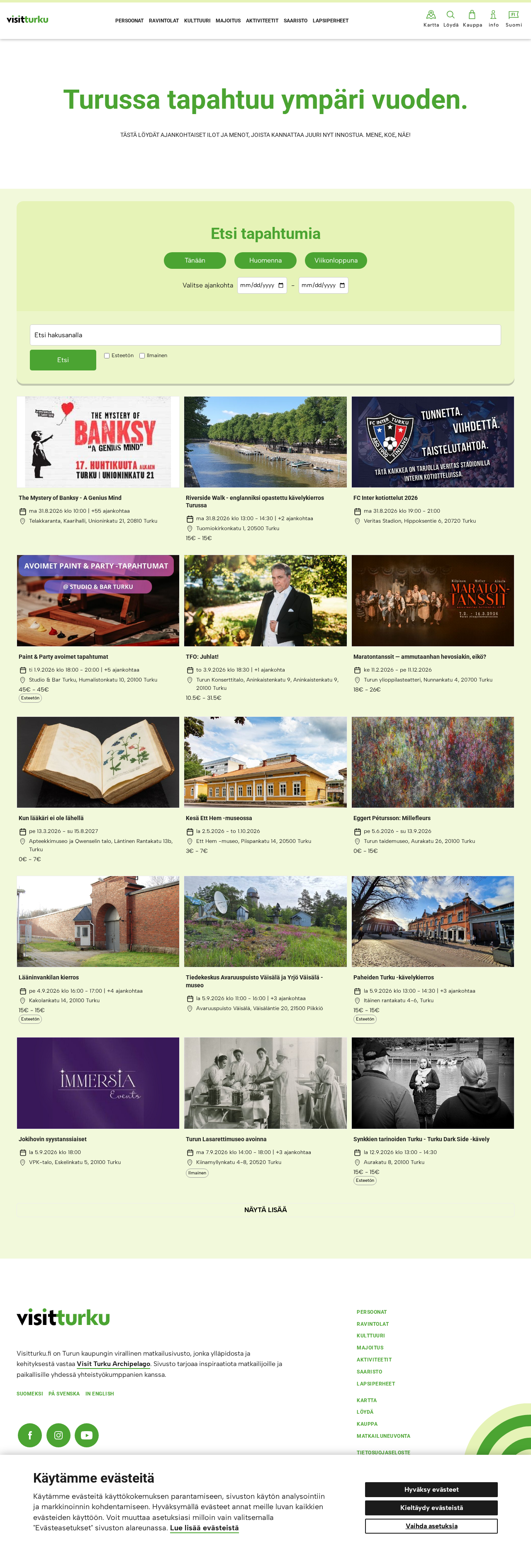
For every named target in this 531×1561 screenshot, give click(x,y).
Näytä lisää (265, 1210)
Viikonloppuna (336, 260)
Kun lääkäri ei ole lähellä (51, 818)
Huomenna (265, 260)
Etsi (63, 360)
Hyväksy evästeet (431, 1489)
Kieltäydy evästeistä (431, 1508)
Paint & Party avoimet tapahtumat (63, 656)
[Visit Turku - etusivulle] (27, 19)
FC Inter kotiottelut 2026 (385, 497)
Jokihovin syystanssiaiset (53, 1139)
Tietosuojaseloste (384, 1453)
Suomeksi (30, 1394)
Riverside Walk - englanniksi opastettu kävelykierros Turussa (255, 501)
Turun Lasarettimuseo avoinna (226, 1139)
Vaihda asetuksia (432, 1526)
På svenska (64, 1394)
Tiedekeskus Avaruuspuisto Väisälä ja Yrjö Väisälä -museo (254, 981)
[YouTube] (87, 1435)
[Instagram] (58, 1435)
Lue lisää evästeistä (204, 1527)
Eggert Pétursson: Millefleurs (392, 818)
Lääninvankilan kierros (49, 977)
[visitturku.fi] (63, 1323)
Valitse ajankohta (208, 285)
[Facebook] (30, 1435)
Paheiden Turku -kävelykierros (393, 977)
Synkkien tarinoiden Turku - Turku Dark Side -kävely (421, 1139)
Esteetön (123, 355)
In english (99, 1394)
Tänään (195, 260)
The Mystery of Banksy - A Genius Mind (70, 497)
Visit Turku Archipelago (113, 1364)
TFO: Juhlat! (202, 656)
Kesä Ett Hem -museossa (219, 818)
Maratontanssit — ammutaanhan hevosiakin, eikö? (419, 656)
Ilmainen (157, 355)
